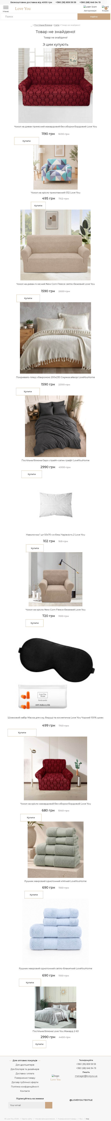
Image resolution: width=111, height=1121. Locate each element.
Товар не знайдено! (70, 25)
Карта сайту (27, 1119)
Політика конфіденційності (25, 1086)
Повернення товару (24, 1078)
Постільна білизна (43, 25)
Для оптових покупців (25, 1060)
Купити (26, 141)
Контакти (25, 1091)
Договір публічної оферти (25, 1082)
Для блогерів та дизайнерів (25, 1069)
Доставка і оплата (25, 1073)
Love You (23, 8)
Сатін (56, 25)
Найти (94, 16)
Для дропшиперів (25, 1065)
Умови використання (45, 1119)
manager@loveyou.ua (86, 1076)
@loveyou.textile (81, 1100)
